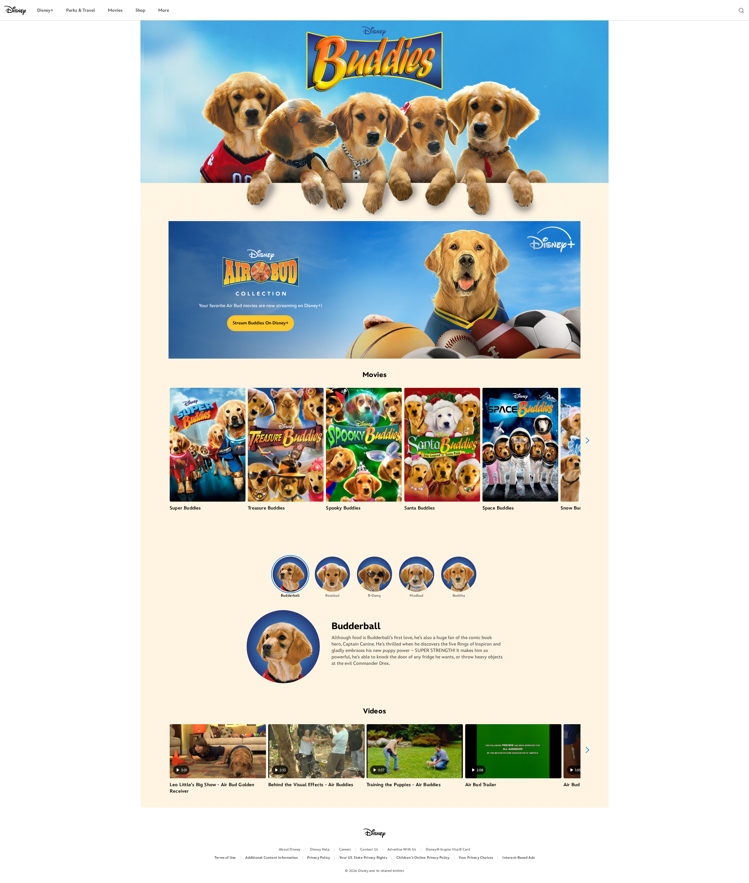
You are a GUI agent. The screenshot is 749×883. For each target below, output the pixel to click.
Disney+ (45, 10)
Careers (345, 849)
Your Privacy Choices (476, 858)
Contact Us (369, 849)
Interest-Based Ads (518, 858)
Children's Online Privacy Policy (422, 858)
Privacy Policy (318, 858)
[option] (290, 576)
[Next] (587, 440)
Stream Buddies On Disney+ (260, 323)
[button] (741, 10)
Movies (115, 10)
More (163, 10)
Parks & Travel (80, 10)
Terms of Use (225, 858)
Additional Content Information (271, 858)
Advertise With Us (401, 849)
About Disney (289, 849)
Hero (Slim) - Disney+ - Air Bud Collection (260, 279)
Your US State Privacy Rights (363, 858)
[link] (261, 279)
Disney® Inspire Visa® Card (448, 849)
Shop (140, 10)
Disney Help (320, 849)
